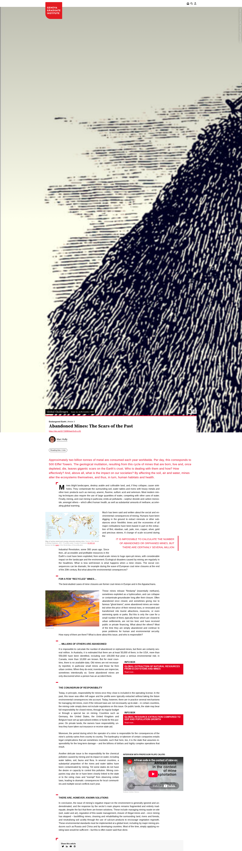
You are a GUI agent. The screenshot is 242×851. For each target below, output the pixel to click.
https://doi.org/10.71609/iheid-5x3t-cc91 (65, 431)
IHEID (53, 10)
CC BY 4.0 (91, 543)
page (57, 545)
